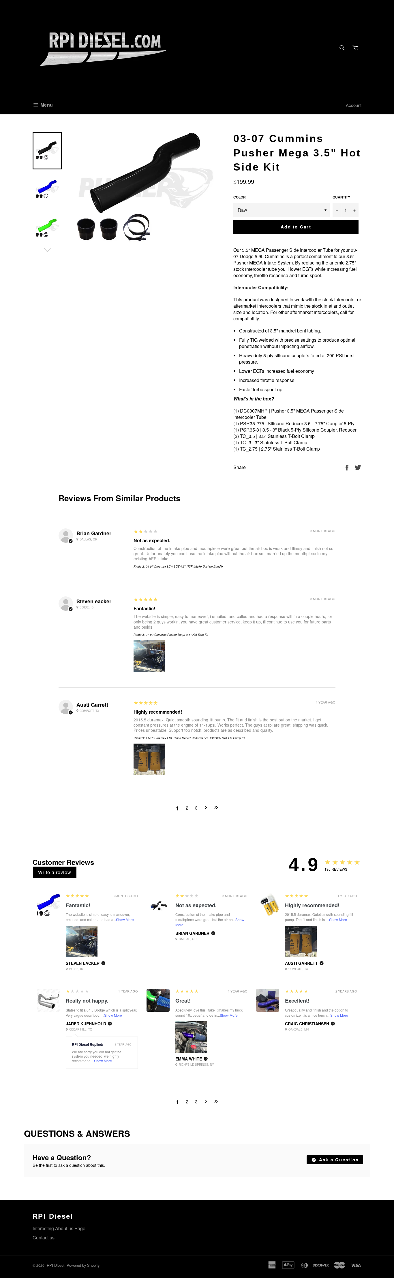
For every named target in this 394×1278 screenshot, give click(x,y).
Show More (125, 919)
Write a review (54, 872)
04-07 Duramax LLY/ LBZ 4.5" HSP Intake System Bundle (184, 566)
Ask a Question (338, 1159)
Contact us (44, 1237)
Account (353, 105)
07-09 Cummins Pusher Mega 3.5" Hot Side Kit (177, 635)
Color (239, 197)
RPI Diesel (55, 1265)
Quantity (341, 197)
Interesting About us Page (59, 1228)
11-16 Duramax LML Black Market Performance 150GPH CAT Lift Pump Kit (195, 738)
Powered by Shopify (83, 1265)
